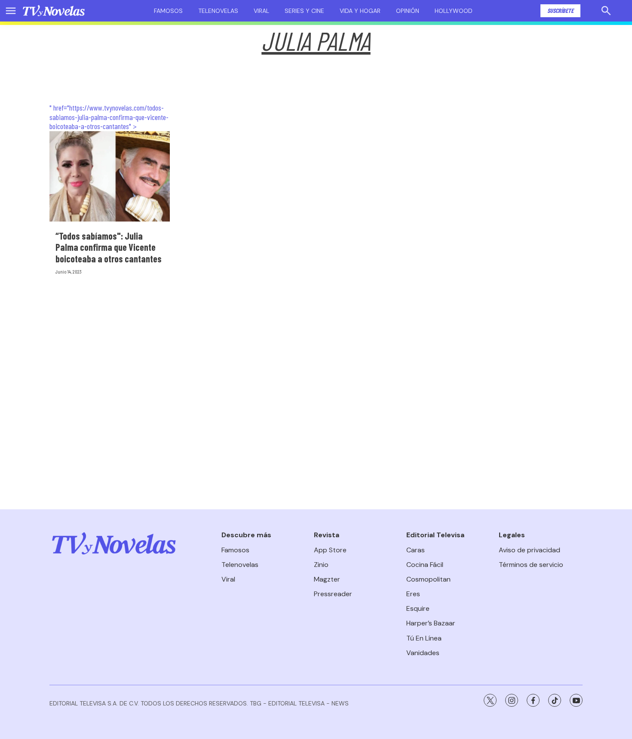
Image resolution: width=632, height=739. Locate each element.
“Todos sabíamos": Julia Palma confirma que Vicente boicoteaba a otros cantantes (108, 247)
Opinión (407, 11)
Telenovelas (218, 11)
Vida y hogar (360, 11)
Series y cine (304, 11)
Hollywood (453, 11)
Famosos (168, 11)
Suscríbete (560, 10)
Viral (261, 11)
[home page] (53, 10)
